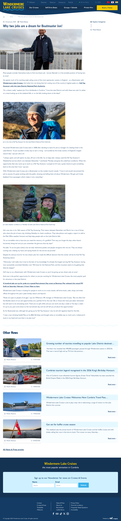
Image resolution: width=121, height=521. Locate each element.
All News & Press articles (13, 449)
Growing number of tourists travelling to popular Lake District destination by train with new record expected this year (80, 343)
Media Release (24, 22)
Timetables (40, 507)
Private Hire (88, 7)
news (11, 17)
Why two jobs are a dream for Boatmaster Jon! (31, 17)
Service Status (85, 2)
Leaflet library (60, 510)
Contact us (62, 2)
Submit (83, 485)
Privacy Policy (75, 503)
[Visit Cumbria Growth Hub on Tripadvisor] (57, 513)
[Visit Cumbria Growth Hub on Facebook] (53, 513)
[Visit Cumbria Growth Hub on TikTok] (61, 513)
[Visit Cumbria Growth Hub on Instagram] (68, 513)
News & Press (60, 503)
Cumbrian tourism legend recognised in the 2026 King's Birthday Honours (80, 370)
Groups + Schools (70, 7)
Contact (39, 503)
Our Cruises (34, 7)
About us (52, 2)
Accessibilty (74, 510)
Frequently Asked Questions (79, 507)
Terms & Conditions (77, 505)
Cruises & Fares (41, 505)
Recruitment (60, 507)
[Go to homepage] (4, 16)
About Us (59, 505)
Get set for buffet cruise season (60, 424)
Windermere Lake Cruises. (13, 83)
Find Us (70, 2)
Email (57, 482)
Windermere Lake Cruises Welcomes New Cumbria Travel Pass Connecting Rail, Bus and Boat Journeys (76, 397)
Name (34, 482)
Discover (44, 2)
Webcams (40, 510)
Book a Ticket (107, 8)
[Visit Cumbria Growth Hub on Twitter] (64, 513)
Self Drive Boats (51, 7)
